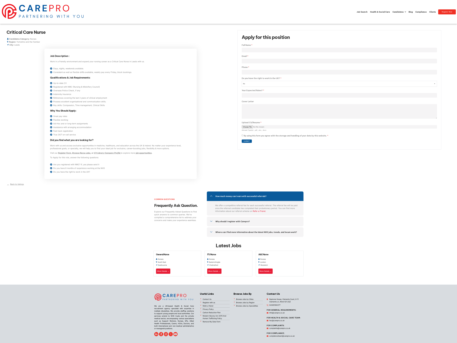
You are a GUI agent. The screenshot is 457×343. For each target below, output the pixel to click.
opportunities (144, 153)
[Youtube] (175, 334)
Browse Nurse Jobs (81, 153)
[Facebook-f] (161, 334)
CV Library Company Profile (107, 153)
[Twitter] (171, 334)
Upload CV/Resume (251, 122)
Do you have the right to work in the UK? (261, 78)
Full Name (247, 45)
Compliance (421, 12)
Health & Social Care (380, 12)
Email (245, 56)
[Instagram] (166, 334)
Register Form (64, 153)
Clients (432, 12)
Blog (411, 12)
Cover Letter (248, 101)
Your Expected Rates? (253, 90)
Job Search (362, 12)
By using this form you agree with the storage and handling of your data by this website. (286, 136)
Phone (245, 67)
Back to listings (17, 184)
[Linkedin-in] (156, 334)
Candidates (398, 12)
